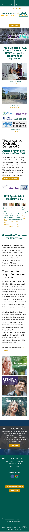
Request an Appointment (10, 178)
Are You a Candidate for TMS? (14, 486)
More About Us (14, 107)
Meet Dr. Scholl (17, 224)
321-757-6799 (14, 8)
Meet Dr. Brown (11, 224)
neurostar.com (9, 519)
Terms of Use (10, 527)
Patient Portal (14, 25)
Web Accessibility (17, 527)
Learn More (14, 445)
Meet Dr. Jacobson (6, 222)
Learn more (14, 84)
